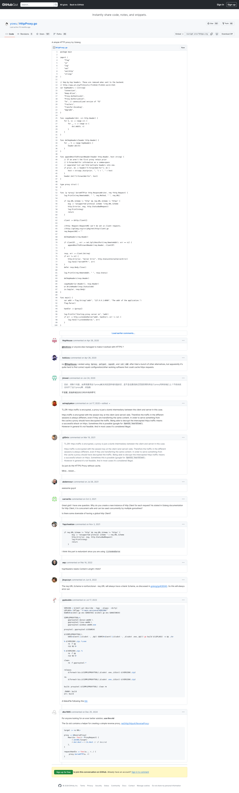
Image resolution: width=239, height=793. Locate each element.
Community (115, 786)
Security (98, 786)
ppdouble (67, 600)
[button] (211, 34)
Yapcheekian (68, 524)
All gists (64, 4)
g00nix (65, 437)
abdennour (67, 482)
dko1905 (66, 712)
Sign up (232, 4)
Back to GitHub (77, 4)
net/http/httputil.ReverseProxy (135, 723)
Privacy (90, 786)
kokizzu (66, 358)
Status (106, 786)
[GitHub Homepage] (60, 785)
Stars (44, 34)
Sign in (220, 4)
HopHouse (67, 340)
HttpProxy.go (28, 23)
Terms (82, 786)
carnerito (66, 499)
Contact (131, 786)
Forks (61, 34)
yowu (13, 23)
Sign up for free (63, 772)
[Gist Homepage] (10, 4)
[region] (119, 189)
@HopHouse (70, 364)
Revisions (26, 34)
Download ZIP (227, 34)
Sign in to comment (140, 772)
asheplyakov (68, 403)
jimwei (65, 378)
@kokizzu (66, 347)
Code (11, 34)
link (86, 701)
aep (64, 562)
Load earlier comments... (123, 333)
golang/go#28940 (159, 586)
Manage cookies (143, 786)
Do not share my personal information (166, 786)
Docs (124, 786)
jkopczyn (66, 580)
